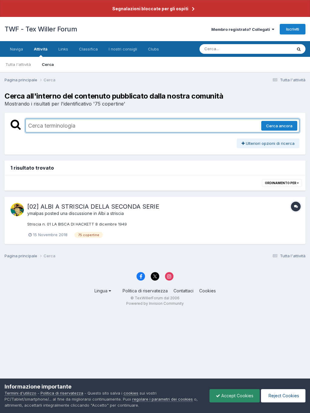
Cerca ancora (279, 125)
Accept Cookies (236, 395)
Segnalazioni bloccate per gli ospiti (150, 8)
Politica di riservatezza (145, 290)
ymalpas (35, 213)
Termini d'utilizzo (20, 393)
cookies (131, 393)
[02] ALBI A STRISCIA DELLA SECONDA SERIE (93, 206)
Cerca (48, 64)
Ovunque (276, 49)
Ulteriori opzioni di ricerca (270, 143)
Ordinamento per (281, 183)
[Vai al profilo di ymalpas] (17, 209)
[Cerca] (298, 49)
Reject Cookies (283, 395)
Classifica (88, 49)
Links (63, 49)
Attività (41, 49)
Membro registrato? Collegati (241, 29)
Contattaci (183, 290)
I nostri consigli (123, 49)
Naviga (16, 49)
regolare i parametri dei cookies (162, 399)
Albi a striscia (111, 213)
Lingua (101, 290)
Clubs (153, 49)
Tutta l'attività (18, 64)
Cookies (207, 290)
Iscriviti (292, 29)
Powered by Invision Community (155, 303)
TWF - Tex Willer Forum (41, 29)
